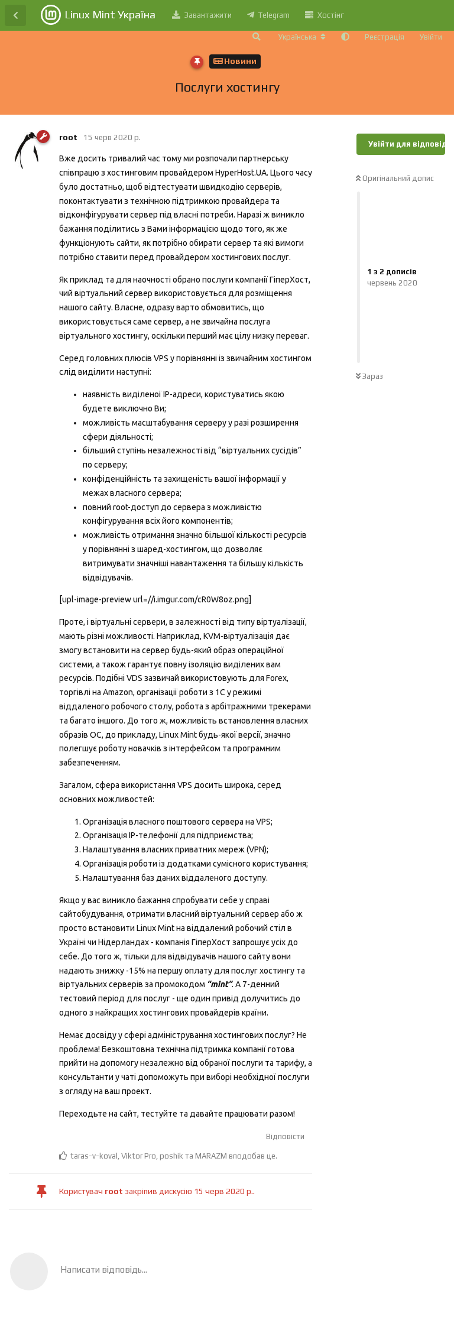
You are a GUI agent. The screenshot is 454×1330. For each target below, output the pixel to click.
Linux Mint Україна (109, 14)
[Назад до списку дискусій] (15, 15)
